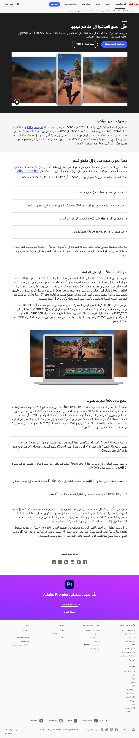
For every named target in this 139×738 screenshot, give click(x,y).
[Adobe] (133, 4)
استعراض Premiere (84, 44)
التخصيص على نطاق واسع (92, 630)
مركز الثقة (132, 701)
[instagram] (111, 729)
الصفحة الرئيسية (133, 11)
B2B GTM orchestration (91, 645)
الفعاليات (132, 682)
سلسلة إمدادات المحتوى (93, 634)
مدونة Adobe (131, 712)
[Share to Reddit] (60, 562)
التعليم (62, 630)
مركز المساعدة (25, 630)
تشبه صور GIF (35, 127)
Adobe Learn (25, 641)
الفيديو (108, 4)
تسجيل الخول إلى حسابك (128, 671)
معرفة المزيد (69, 612)
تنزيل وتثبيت (26, 634)
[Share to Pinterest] (66, 562)
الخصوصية (51, 730)
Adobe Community (23, 638)
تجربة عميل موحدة (94, 638)
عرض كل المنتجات (130, 660)
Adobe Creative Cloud (118, 11)
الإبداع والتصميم (121, 4)
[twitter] (106, 729)
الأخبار (133, 686)
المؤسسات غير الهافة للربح (57, 634)
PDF (133, 645)
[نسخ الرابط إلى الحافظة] (54, 562)
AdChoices (8, 733)
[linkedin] (102, 729)
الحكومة (62, 638)
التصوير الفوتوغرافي (130, 634)
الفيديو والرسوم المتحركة (102, 11)
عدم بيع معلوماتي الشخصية (13, 730)
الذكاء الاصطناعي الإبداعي (128, 630)
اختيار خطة (54, 4)
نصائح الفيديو (86, 4)
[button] (18, 4)
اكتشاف (90, 11)
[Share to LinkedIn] (72, 562)
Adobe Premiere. (28, 171)
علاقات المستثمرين (130, 693)
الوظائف (132, 679)
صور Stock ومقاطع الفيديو (127, 656)
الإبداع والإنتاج (95, 641)
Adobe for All (130, 708)
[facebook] (116, 729)
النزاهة (133, 704)
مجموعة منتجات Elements (127, 652)
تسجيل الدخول (8, 4)
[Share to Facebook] (85, 562)
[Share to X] (79, 562)
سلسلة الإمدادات (130, 697)
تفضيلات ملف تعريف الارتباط (29, 730)
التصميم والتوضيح (130, 638)
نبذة (133, 675)
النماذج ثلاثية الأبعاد (130, 649)
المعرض (98, 4)
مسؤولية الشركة (131, 690)
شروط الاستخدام (42, 730)
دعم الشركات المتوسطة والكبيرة (21, 645)
